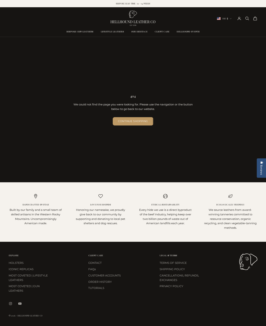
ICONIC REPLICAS (21, 269)
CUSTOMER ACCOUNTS (104, 275)
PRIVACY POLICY (171, 286)
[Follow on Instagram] (10, 303)
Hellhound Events (188, 31)
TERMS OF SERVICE (173, 263)
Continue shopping (133, 121)
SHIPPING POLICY (172, 269)
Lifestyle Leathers (112, 31)
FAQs (92, 269)
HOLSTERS (16, 263)
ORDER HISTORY (100, 282)
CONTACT (95, 263)
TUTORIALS (96, 288)
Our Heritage (139, 31)
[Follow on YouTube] (20, 303)
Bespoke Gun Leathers (80, 31)
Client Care (162, 31)
